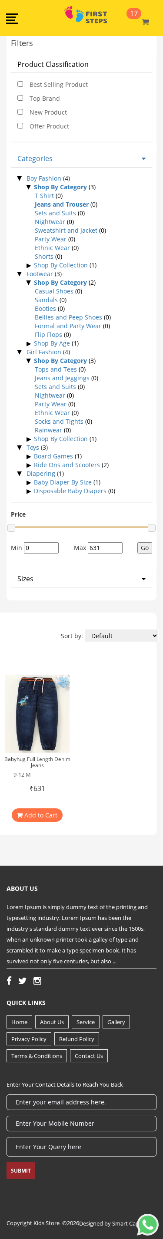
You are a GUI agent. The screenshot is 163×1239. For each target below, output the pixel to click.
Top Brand (45, 98)
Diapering (42, 473)
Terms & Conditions (36, 1056)
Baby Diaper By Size (63, 482)
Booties (45, 308)
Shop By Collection (61, 265)
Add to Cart (40, 815)
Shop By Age (52, 343)
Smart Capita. (129, 1223)
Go (145, 548)
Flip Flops (48, 334)
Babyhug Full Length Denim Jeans (37, 761)
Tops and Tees (56, 369)
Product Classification (53, 64)
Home (19, 1022)
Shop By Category (60, 187)
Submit (21, 1170)
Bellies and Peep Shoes (68, 317)
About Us (52, 1022)
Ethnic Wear (52, 248)
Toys (34, 447)
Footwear (41, 274)
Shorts (44, 256)
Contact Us (89, 1056)
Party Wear (51, 239)
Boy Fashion (45, 178)
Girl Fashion (45, 352)
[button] (12, 17)
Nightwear (50, 221)
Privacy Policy (29, 1039)
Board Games (53, 456)
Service (86, 1022)
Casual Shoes (54, 291)
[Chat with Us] (148, 1221)
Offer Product (49, 126)
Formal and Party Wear (68, 326)
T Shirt (44, 195)
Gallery (116, 1022)
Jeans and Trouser (62, 204)
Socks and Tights (59, 421)
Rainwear (48, 430)
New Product (48, 112)
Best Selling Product (59, 84)
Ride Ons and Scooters (67, 465)
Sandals (46, 300)
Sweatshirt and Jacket (66, 230)
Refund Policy (76, 1039)
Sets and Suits (55, 213)
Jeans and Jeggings (62, 378)
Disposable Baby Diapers (70, 491)
